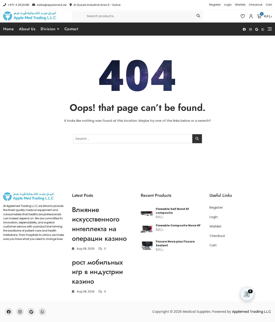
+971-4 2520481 (18, 5)
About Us (27, 29)
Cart (269, 5)
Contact (71, 29)
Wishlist (240, 5)
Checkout (255, 5)
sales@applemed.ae (51, 5)
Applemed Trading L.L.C (251, 311)
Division (48, 29)
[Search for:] (137, 138)
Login (228, 5)
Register (215, 5)
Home (8, 29)
